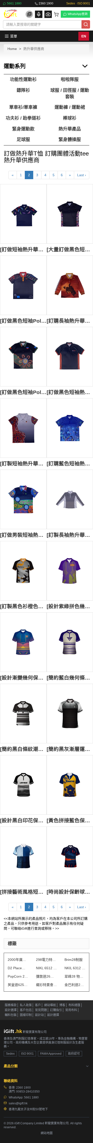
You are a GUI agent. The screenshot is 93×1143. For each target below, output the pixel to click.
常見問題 (41, 1010)
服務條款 (11, 1005)
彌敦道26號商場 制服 (46, 976)
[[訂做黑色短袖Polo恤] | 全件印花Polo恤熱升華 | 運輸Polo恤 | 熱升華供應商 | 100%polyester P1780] (23, 356)
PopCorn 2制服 (18, 976)
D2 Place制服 (18, 968)
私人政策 (26, 1005)
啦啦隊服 (70, 79)
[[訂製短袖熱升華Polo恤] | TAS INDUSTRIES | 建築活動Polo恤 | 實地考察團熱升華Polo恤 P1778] (23, 428)
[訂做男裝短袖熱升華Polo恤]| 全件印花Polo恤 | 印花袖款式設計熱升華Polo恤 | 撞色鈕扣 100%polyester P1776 (23, 535)
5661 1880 (14, 3)
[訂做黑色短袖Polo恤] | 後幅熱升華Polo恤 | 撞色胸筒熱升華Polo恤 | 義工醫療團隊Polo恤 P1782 (23, 321)
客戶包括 (26, 1010)
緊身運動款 (23, 129)
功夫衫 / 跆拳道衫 (23, 118)
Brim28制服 (73, 960)
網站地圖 (47, 1133)
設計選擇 (11, 1010)
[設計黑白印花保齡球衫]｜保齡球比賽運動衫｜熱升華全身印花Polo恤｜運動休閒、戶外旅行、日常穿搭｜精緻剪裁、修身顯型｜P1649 (23, 820)
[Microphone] (38, 14)
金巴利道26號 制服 (74, 985)
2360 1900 (46, 3)
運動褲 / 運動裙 (70, 107)
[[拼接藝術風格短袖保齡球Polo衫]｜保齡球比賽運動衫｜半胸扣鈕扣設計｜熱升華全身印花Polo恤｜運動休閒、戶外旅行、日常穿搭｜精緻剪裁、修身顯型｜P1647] (23, 856)
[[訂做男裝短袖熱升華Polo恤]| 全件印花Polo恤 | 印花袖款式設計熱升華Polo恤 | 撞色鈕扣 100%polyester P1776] (23, 499)
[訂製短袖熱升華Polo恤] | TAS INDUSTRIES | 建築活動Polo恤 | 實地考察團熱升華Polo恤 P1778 (23, 463)
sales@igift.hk (18, 1103)
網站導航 (50, 1005)
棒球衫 (69, 118)
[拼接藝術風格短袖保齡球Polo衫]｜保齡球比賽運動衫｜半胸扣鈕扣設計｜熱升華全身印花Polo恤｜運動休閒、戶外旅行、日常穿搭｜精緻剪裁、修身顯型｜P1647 (23, 892)
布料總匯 (74, 1005)
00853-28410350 (28, 1091)
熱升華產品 (70, 129)
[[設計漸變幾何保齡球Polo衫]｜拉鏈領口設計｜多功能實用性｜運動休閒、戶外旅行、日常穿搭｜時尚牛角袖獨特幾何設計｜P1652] (23, 642)
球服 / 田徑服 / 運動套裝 (69, 93)
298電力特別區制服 (46, 960)
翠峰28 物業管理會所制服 (74, 976)
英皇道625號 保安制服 (18, 985)
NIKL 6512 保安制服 (46, 968)
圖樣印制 (26, 1015)
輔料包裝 (11, 1015)
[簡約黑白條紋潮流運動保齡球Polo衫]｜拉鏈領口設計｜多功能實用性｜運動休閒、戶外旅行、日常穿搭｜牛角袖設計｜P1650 (23, 749)
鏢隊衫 (23, 90)
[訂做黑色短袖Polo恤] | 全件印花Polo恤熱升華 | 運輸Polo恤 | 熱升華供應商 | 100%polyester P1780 (23, 392)
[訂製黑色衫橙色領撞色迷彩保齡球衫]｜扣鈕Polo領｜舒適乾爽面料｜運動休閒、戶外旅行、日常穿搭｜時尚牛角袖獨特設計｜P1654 (23, 606)
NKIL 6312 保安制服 (74, 968)
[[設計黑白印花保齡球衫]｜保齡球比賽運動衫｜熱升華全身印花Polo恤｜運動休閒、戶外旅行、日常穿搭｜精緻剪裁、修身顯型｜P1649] (23, 785)
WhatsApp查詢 (78, 14)
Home (12, 49)
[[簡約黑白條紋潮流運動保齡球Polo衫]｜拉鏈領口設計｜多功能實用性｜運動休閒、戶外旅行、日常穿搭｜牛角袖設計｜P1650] (23, 713)
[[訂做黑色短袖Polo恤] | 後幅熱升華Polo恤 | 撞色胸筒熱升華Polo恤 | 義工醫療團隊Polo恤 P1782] (23, 285)
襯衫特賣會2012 (46, 985)
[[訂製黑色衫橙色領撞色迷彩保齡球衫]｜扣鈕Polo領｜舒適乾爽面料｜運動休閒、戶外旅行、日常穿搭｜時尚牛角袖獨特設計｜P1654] (23, 571)
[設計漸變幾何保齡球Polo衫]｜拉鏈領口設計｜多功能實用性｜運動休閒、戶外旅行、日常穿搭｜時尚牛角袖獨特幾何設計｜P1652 (23, 678)
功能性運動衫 (23, 79)
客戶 (38, 1005)
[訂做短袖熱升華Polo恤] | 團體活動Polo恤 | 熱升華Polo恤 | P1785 (23, 249)
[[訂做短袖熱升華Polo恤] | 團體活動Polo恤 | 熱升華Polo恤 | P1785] (23, 214)
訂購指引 (56, 1010)
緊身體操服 (70, 139)
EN (83, 36)
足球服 (23, 139)
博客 (62, 1005)
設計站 (39, 1015)
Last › (81, 175)
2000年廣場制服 (18, 960)
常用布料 (71, 1010)
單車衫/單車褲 (23, 107)
